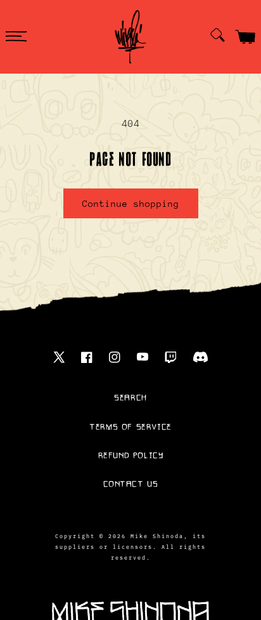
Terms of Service (130, 427)
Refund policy (130, 455)
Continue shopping (130, 204)
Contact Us (130, 484)
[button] (16, 37)
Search (130, 397)
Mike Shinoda (157, 535)
